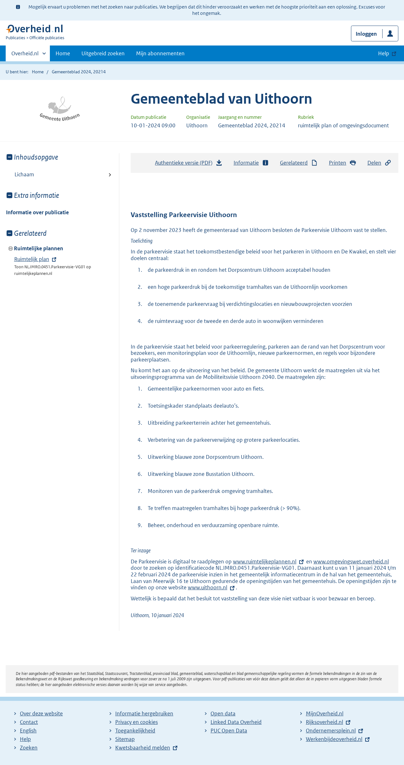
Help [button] (383, 53)
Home (63, 53)
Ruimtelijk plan (31, 259)
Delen (374, 162)
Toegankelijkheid (135, 730)
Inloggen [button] (366, 33)
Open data (223, 713)
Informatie (246, 162)
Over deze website (41, 713)
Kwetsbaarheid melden (142, 747)
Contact (29, 722)
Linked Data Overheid (236, 722)
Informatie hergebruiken (144, 713)
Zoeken (29, 747)
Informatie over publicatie (37, 212)
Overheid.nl (25, 55)
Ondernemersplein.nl (331, 730)
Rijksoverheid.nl (324, 722)
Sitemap (125, 739)
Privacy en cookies (136, 722)
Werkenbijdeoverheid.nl (334, 739)
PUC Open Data (229, 730)
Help (25, 739)
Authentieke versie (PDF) (185, 164)
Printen (337, 162)
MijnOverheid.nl (324, 713)
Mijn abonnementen (160, 53)
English (28, 730)
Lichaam (24, 174)
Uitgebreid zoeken (103, 53)
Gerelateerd (294, 162)
